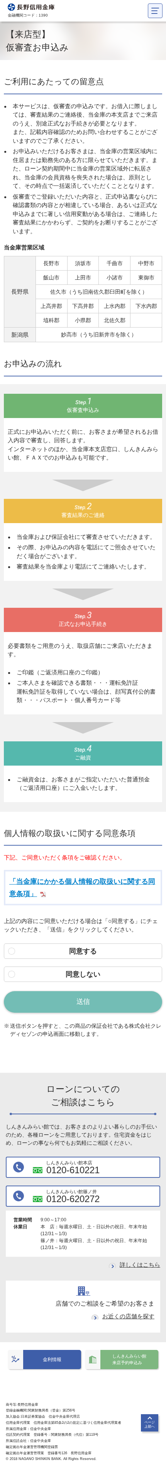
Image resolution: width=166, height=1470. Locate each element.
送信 (83, 1001)
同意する (83, 951)
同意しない (83, 974)
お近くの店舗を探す (128, 1316)
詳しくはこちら (140, 1264)
